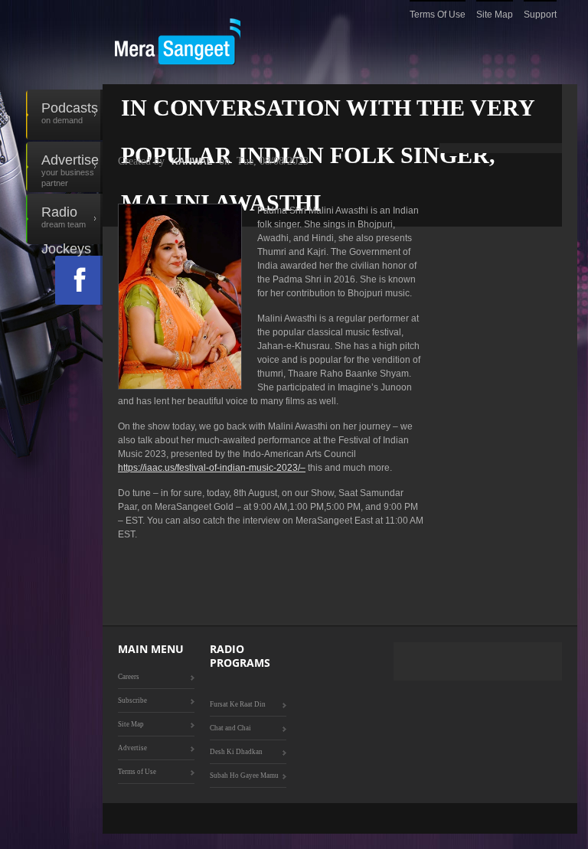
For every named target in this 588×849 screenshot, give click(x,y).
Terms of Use (438, 14)
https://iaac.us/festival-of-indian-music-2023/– (211, 467)
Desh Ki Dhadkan (236, 752)
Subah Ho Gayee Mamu (244, 775)
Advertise (70, 170)
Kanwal (192, 161)
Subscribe (132, 700)
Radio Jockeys (66, 224)
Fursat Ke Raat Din (238, 704)
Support (540, 14)
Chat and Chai (230, 728)
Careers (128, 677)
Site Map (494, 14)
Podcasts (69, 112)
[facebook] (79, 280)
